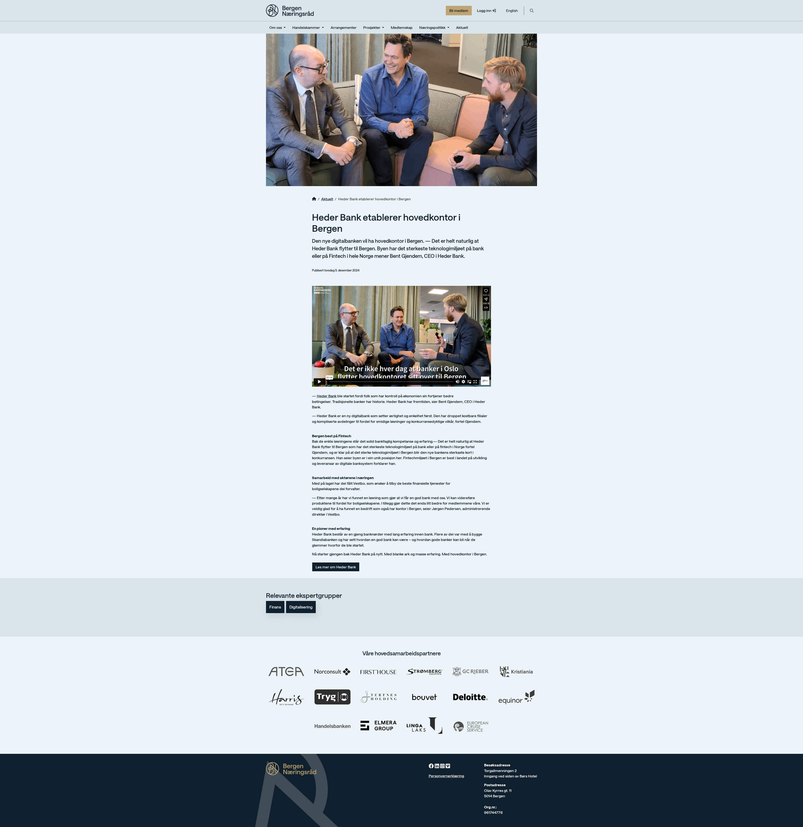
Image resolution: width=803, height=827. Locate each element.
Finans (275, 607)
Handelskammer (306, 27)
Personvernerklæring (446, 776)
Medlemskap (402, 27)
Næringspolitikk (432, 27)
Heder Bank (326, 396)
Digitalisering (300, 607)
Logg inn (484, 10)
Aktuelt (462, 27)
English (512, 10)
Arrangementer (344, 27)
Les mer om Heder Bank (336, 567)
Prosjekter (372, 27)
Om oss (276, 27)
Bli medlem (458, 10)
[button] (532, 10)
